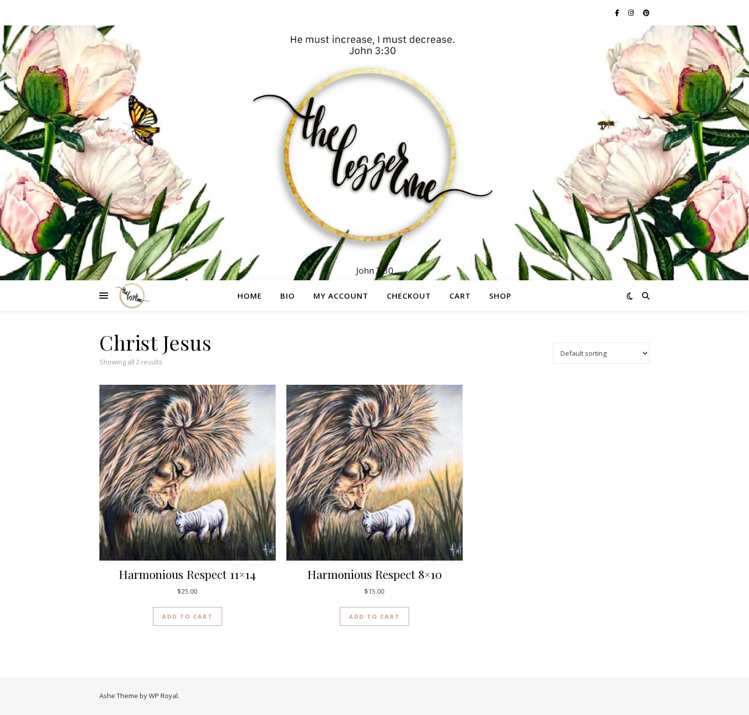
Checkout (409, 295)
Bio (287, 295)
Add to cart (187, 616)
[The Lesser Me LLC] (374, 144)
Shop (500, 295)
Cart (460, 295)
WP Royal (163, 695)
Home (249, 295)
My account (340, 295)
